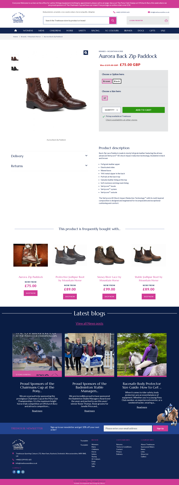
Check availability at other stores (121, 120)
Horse (94, 452)
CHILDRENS (55, 30)
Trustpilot (84, 441)
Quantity (109, 110)
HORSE (69, 30)
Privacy (119, 452)
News (143, 449)
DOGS (141, 30)
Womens (28, 30)
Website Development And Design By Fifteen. (89, 483)
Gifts (93, 464)
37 (106, 98)
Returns (17, 166)
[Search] (112, 20)
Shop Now (30, 293)
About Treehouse (148, 444)
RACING (96, 30)
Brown (107, 82)
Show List (144, 454)
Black (117, 82)
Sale (93, 466)
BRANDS (128, 30)
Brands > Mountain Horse (31, 37)
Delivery (17, 156)
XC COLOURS (112, 30)
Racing (94, 456)
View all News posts (89, 323)
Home (15, 37)
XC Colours (96, 459)
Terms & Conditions (124, 447)
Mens (41, 30)
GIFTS (152, 30)
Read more (37, 410)
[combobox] (80, 20)
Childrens (95, 449)
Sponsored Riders (147, 447)
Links (143, 452)
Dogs (94, 461)
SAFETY (82, 30)
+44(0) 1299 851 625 (123, 12)
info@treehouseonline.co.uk (159, 12)
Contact (119, 449)
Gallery (143, 456)
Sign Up (160, 428)
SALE (163, 30)
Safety (94, 454)
